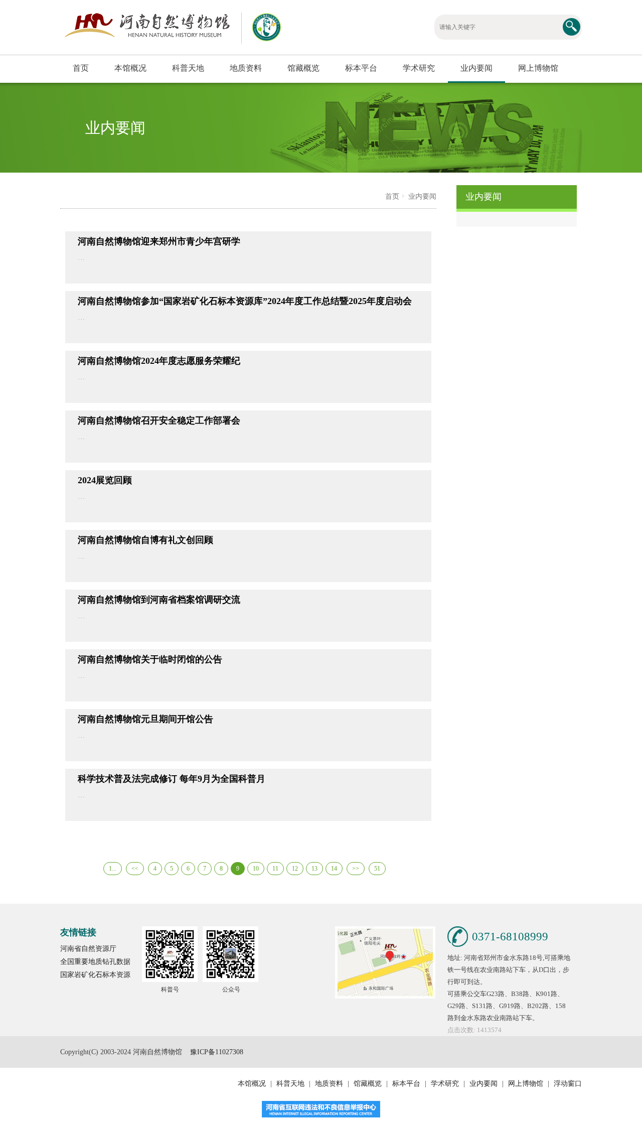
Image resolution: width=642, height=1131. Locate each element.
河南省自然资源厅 (88, 948)
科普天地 (188, 68)
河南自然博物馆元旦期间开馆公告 (145, 719)
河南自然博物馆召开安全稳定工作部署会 (159, 420)
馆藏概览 (303, 68)
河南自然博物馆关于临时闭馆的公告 (150, 659)
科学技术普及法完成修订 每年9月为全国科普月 (171, 779)
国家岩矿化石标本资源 (95, 974)
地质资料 (246, 68)
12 (295, 868)
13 (314, 868)
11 (275, 868)
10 (256, 868)
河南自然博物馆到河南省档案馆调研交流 (159, 600)
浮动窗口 (567, 1083)
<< (134, 868)
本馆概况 (130, 68)
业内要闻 (476, 68)
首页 (81, 68)
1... (112, 868)
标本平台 (361, 68)
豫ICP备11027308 (216, 1052)
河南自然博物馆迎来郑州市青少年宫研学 (159, 241)
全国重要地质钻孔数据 (95, 961)
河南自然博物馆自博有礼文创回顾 (145, 540)
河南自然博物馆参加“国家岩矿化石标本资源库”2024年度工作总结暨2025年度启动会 (245, 301)
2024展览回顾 (105, 480)
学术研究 (419, 68)
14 (334, 868)
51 (377, 868)
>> (355, 868)
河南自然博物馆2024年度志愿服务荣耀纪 (159, 361)
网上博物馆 (538, 68)
